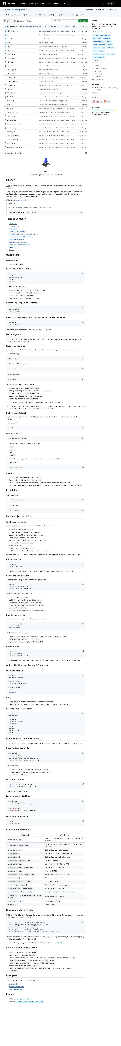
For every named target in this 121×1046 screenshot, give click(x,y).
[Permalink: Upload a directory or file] (4, 748)
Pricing (66, 3)
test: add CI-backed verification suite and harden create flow (58, 50)
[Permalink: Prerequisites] (4, 260)
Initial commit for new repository (49, 66)
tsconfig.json (11, 131)
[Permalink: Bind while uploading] (4, 779)
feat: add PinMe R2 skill (46, 42)
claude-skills (97, 38)
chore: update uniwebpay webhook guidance (53, 46)
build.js (9, 104)
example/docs (14, 984)
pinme (22, 10)
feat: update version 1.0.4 (47, 73)
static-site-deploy (98, 51)
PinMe (8, 186)
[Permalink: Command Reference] (4, 829)
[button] (81, 212)
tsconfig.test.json (12, 139)
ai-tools (95, 35)
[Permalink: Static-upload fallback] (4, 413)
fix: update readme (45, 39)
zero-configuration (98, 57)
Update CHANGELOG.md (46, 81)
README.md (11, 93)
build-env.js (10, 101)
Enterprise (56, 3)
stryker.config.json (12, 128)
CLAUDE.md (11, 85)
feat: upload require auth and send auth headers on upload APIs (58, 108)
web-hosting (110, 54)
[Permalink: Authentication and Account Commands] (4, 665)
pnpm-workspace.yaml (14, 124)
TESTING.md (11, 97)
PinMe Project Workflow (17, 231)
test (8, 46)
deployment (106, 38)
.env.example (11, 54)
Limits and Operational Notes (19, 245)
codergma (10, 26)
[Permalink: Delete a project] (4, 646)
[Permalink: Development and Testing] (4, 910)
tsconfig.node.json (12, 135)
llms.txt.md (10, 108)
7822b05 (67, 26)
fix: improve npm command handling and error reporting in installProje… (61, 124)
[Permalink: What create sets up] (4, 522)
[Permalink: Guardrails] (4, 473)
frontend (108, 41)
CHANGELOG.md (12, 81)
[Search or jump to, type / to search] (97, 3)
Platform (11, 3)
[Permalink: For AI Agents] (4, 334)
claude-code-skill (105, 35)
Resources (32, 3)
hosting (110, 44)
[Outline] (86, 152)
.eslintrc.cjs (10, 58)
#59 (27, 26)
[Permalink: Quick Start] (4, 254)
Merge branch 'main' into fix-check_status (52, 93)
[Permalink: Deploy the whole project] (4, 575)
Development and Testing (18, 242)
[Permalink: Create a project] (4, 559)
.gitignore (10, 62)
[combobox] (65, 21)
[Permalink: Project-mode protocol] (4, 346)
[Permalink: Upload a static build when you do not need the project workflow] (4, 317)
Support (12, 250)
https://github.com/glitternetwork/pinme (29, 1001)
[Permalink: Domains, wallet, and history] (4, 708)
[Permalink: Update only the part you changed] (4, 302)
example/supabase (16, 989)
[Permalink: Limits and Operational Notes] (4, 947)
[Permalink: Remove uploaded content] (4, 816)
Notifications (89, 9)
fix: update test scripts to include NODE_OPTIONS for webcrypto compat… (62, 116)
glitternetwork (11, 10)
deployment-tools (98, 41)
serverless (96, 47)
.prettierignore (11, 70)
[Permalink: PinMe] (4, 171)
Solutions (21, 3)
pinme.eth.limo (99, 32)
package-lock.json (13, 112)
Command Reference (16, 239)
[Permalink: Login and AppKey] (4, 671)
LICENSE (10, 89)
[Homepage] (4, 3)
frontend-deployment (99, 44)
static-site (110, 47)
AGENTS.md (11, 77)
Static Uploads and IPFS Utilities (20, 237)
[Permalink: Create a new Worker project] (4, 268)
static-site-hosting (98, 54)
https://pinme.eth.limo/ (21, 200)
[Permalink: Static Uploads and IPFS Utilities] (4, 738)
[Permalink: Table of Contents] (4, 218)
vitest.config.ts (11, 143)
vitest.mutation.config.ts (14, 147)
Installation (13, 229)
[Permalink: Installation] (4, 490)
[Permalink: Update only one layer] (4, 615)
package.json (11, 116)
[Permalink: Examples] (4, 975)
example (9, 39)
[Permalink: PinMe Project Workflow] (4, 516)
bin (8, 35)
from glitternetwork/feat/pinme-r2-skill (41, 26)
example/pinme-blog (16, 987)
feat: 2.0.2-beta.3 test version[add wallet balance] (54, 131)
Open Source (44, 3)
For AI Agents (14, 226)
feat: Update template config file (49, 54)
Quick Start (13, 224)
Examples (12, 247)
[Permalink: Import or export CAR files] (4, 796)
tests (8, 50)
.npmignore (10, 66)
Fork (101, 9)
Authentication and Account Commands (23, 234)
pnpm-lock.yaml (12, 120)
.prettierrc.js (11, 73)
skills (8, 42)
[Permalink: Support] (4, 994)
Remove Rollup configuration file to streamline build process (57, 31)
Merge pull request (20, 26)
